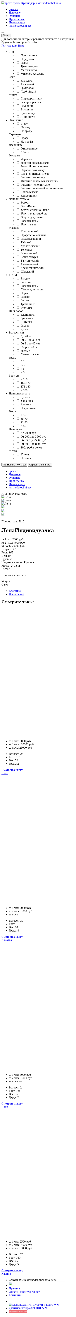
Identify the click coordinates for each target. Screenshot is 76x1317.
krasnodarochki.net (20, 25)
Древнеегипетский (32, 267)
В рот (24, 123)
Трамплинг (28, 304)
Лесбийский (28, 91)
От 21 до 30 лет (30, 339)
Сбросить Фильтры (39, 464)
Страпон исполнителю (35, 173)
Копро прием (29, 195)
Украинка (27, 400)
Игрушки (26, 159)
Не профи (27, 141)
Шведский (27, 271)
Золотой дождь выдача (35, 162)
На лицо (26, 127)
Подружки (27, 59)
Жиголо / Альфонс (32, 73)
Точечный (27, 249)
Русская (25, 397)
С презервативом (31, 98)
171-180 (25, 386)
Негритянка (28, 408)
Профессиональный (33, 235)
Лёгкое (25, 152)
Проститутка (29, 55)
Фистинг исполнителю (35, 184)
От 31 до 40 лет (30, 343)
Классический (30, 231)
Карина (6, 1273)
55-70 (24, 418)
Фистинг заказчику (33, 177)
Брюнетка (27, 318)
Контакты (15, 1295)
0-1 (23, 361)
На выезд (26, 458)
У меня (25, 454)
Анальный (27, 84)
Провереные (17, 19)
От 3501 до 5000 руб (33, 440)
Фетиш (25, 300)
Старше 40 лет (30, 347)
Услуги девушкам (32, 217)
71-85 (24, 422)
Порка (25, 293)
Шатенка (26, 321)
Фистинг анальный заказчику (39, 181)
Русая (24, 329)
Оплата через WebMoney (24, 1291)
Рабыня (25, 296)
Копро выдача (29, 191)
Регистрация (9, 45)
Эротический (29, 253)
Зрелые (13, 9)
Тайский (26, 242)
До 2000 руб (28, 432)
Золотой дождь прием (34, 166)
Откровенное (29, 148)
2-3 (23, 365)
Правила (14, 1288)
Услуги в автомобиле (34, 213)
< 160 (24, 379)
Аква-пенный (29, 264)
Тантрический (30, 260)
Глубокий (27, 105)
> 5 (23, 372)
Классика (26, 80)
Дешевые (14, 12)
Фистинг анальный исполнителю (42, 188)
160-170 (25, 382)
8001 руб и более (31, 447)
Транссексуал (29, 66)
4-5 (23, 368)
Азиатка (26, 404)
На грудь (26, 131)
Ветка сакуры (29, 256)
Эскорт (25, 202)
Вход (21, 45)
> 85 (23, 426)
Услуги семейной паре (35, 209)
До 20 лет (27, 336)
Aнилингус (27, 116)
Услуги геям (28, 224)
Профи (25, 137)
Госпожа (26, 282)
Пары (24, 62)
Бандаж (25, 278)
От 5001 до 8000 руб (33, 443)
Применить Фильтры (14, 464)
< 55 (23, 415)
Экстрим (26, 307)
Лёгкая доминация (32, 289)
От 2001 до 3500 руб (33, 436)
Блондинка (27, 314)
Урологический (30, 246)
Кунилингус (28, 113)
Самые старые (30, 354)
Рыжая (25, 325)
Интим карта (17, 22)
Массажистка (29, 70)
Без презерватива (31, 102)
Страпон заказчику (33, 170)
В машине (27, 109)
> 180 (24, 390)
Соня (4, 1106)
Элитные (14, 15)
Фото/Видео (28, 206)
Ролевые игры (30, 220)
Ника (4, 773)
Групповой (27, 87)
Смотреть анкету (12, 769)
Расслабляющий (31, 238)
